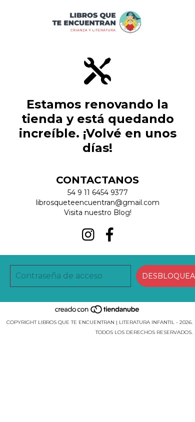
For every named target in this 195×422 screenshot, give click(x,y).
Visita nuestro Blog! (98, 212)
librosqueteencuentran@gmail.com (98, 202)
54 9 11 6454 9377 (98, 192)
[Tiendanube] (98, 312)
